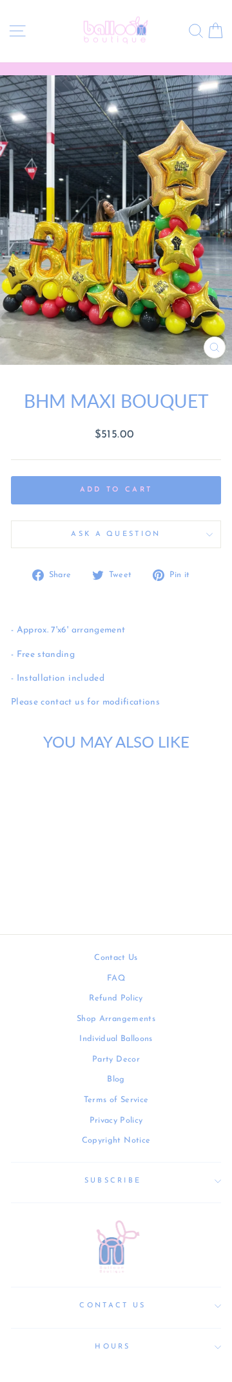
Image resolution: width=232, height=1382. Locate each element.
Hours (113, 1346)
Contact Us (115, 958)
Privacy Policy (116, 1120)
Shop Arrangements (116, 1019)
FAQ (116, 978)
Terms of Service (116, 1100)
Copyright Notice (116, 1140)
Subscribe (113, 1180)
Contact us (112, 1305)
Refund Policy (116, 998)
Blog (115, 1079)
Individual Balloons (116, 1039)
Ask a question (115, 534)
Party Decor (116, 1059)
